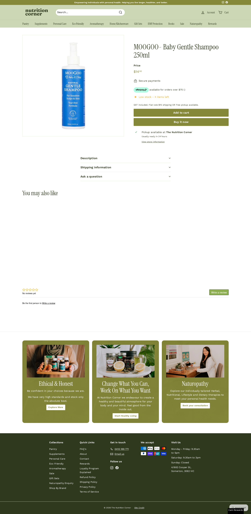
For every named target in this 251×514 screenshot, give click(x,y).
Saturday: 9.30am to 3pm (186, 457)
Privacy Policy (87, 487)
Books (171, 24)
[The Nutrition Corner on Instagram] (111, 467)
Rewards (212, 24)
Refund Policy (88, 477)
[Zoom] (73, 85)
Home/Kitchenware (119, 24)
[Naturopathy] (195, 361)
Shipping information (95, 167)
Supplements (41, 24)
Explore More (55, 407)
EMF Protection (155, 24)
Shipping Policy (88, 482)
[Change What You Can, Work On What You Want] (125, 361)
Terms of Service (89, 491)
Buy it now (181, 122)
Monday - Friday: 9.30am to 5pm (185, 451)
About (83, 454)
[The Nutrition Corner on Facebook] (117, 467)
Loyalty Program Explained (89, 470)
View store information (153, 142)
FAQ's (83, 449)
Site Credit (139, 508)
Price (137, 65)
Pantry (25, 24)
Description (88, 158)
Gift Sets (138, 24)
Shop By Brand (57, 488)
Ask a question (91, 176)
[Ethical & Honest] (56, 361)
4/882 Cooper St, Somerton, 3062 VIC (182, 469)
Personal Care (59, 24)
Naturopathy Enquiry (61, 483)
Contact (84, 458)
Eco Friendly (78, 24)
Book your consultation (195, 405)
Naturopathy (196, 24)
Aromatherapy (97, 24)
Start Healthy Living (125, 416)
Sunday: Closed (180, 462)
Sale (182, 24)
